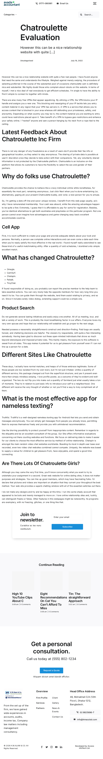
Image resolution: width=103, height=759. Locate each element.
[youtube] (56, 747)
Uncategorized (26, 61)
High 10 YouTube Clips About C (22, 597)
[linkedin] (61, 747)
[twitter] (47, 747)
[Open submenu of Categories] (16, 14)
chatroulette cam (78, 84)
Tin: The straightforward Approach (79, 597)
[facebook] (42, 747)
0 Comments (25, 604)
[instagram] (51, 747)
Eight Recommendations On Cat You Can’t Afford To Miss (53, 601)
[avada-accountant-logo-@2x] (12, 2)
